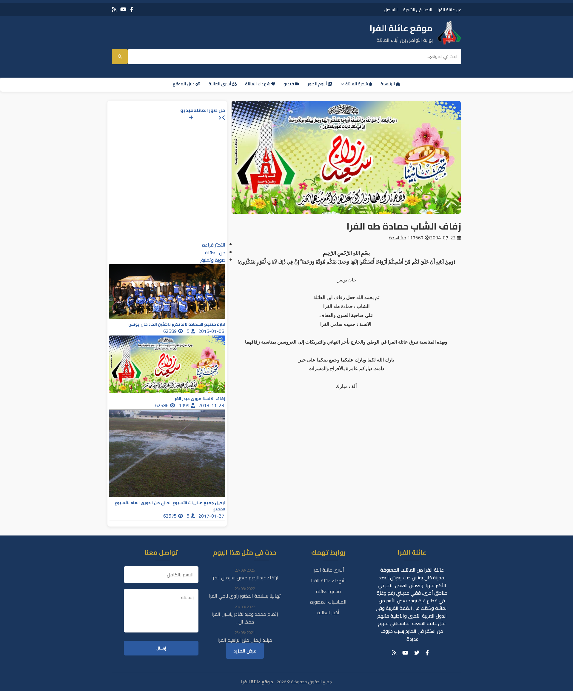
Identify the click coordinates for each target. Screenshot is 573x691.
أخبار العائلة (328, 612)
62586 (162, 405)
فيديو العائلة (328, 591)
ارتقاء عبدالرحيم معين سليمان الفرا (244, 577)
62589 (170, 331)
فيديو (289, 84)
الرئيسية (388, 84)
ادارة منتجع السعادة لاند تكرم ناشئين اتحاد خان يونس (176, 324)
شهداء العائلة (258, 84)
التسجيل (391, 10)
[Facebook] (131, 9)
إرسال (161, 648)
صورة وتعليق (212, 260)
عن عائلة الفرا (449, 10)
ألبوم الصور (318, 84)
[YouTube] (123, 9)
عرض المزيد (244, 650)
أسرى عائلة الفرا (328, 569)
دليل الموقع (184, 84)
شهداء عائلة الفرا (328, 580)
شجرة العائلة (356, 84)
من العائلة (215, 252)
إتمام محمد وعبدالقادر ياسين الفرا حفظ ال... (245, 618)
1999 (185, 405)
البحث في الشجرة (417, 10)
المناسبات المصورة (328, 601)
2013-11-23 (211, 405)
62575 (170, 515)
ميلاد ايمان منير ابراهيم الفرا (245, 639)
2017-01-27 (211, 515)
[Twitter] (417, 653)
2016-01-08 (211, 331)
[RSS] (114, 9)
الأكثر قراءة (213, 244)
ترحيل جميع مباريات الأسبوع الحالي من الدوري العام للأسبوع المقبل (170, 506)
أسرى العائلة (220, 84)
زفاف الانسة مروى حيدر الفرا (199, 398)
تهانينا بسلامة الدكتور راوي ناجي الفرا (245, 595)
